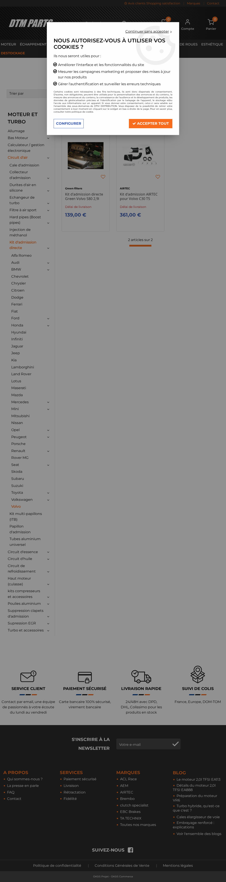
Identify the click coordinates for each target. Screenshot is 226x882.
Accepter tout (152, 123)
